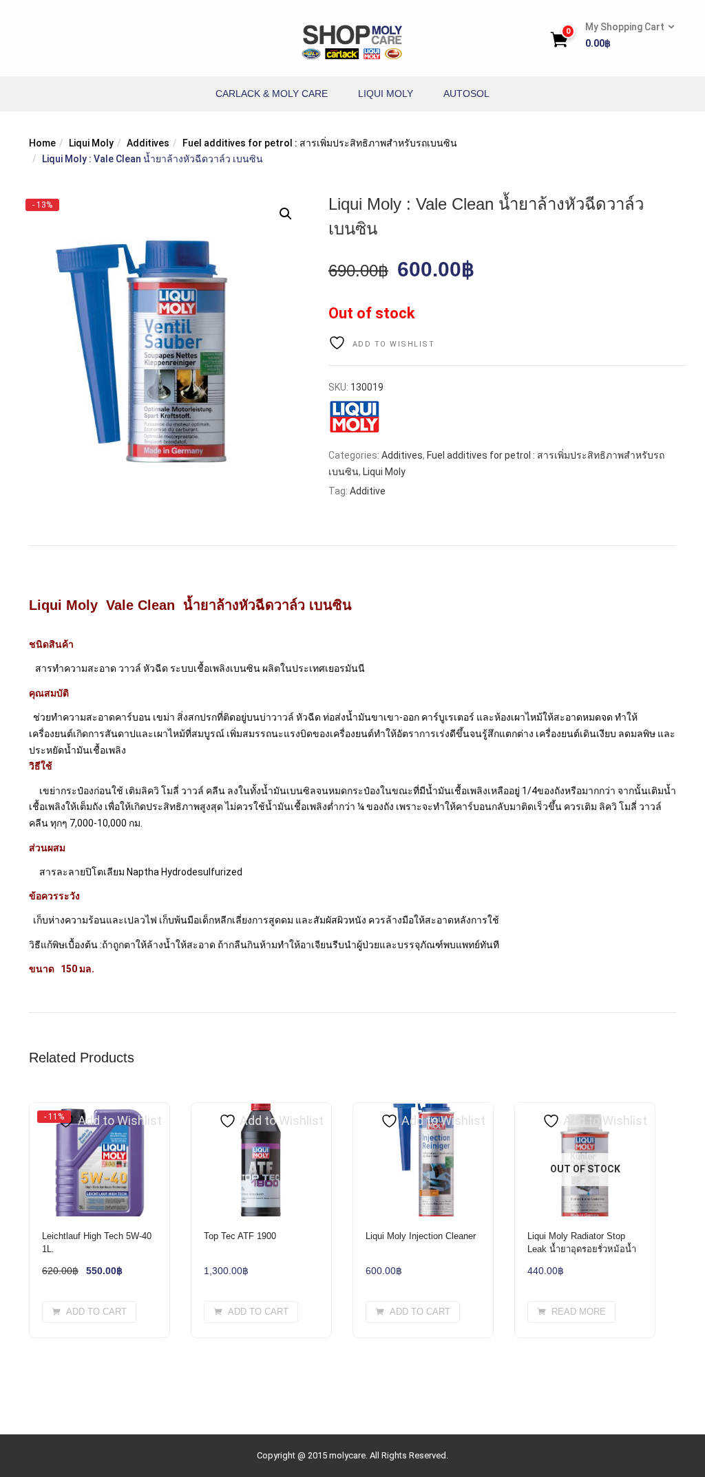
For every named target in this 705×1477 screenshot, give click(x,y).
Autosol (466, 93)
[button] (625, 35)
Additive (368, 490)
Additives (148, 143)
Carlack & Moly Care (271, 93)
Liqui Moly (385, 93)
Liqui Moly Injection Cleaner (421, 1236)
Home (42, 143)
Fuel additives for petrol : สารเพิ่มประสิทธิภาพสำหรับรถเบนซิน (319, 143)
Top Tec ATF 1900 (240, 1236)
